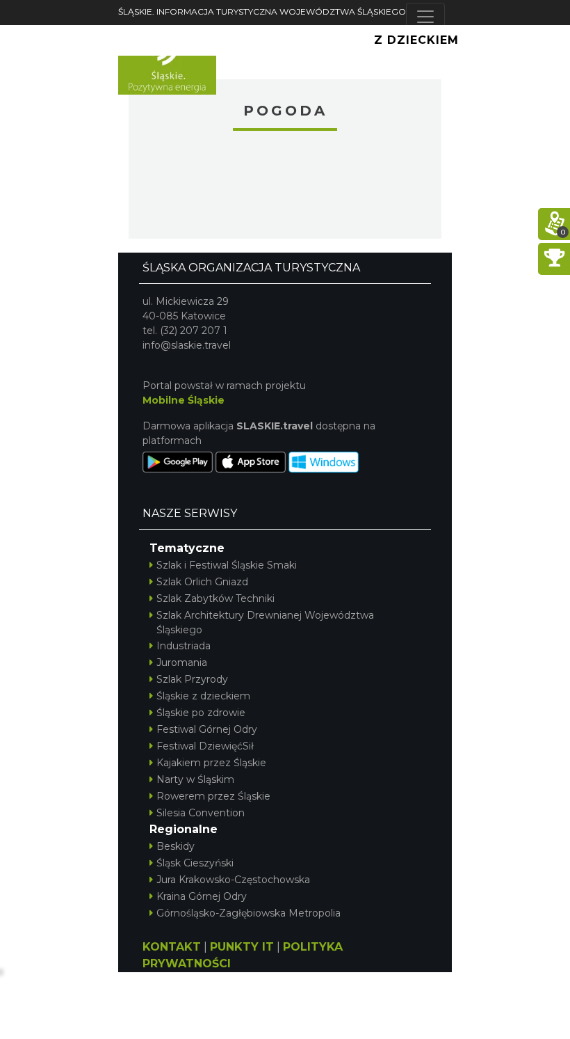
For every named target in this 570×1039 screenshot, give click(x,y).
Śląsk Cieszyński (195, 863)
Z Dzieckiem (416, 40)
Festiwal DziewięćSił (205, 746)
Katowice (285, 186)
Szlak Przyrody (192, 679)
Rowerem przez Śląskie (213, 796)
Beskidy (175, 846)
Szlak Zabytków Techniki (215, 598)
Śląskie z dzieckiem (203, 696)
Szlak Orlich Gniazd (202, 582)
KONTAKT (171, 946)
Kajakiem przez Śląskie (211, 762)
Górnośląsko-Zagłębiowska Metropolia (248, 913)
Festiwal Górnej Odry (206, 729)
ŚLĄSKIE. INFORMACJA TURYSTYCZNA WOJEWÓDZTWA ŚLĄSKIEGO (262, 11)
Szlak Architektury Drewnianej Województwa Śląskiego (265, 622)
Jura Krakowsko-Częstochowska (233, 879)
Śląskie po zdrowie (200, 712)
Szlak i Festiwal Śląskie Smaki (226, 565)
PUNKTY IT (242, 946)
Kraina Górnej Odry (201, 896)
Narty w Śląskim (195, 779)
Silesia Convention (200, 813)
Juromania (181, 662)
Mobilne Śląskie (183, 400)
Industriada (183, 646)
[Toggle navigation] (425, 17)
